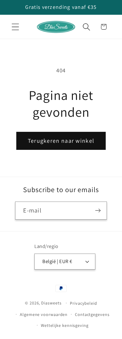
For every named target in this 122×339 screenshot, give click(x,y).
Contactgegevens (92, 314)
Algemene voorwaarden (44, 314)
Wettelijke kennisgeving (65, 325)
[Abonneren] (98, 211)
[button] (15, 26)
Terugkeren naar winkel (61, 141)
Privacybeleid (83, 303)
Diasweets (51, 303)
